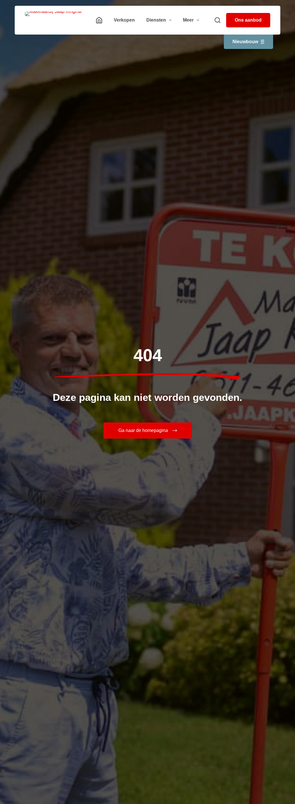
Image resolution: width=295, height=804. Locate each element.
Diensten (156, 20)
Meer (188, 20)
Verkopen (124, 20)
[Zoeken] (217, 20)
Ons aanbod (248, 20)
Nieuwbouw (245, 41)
